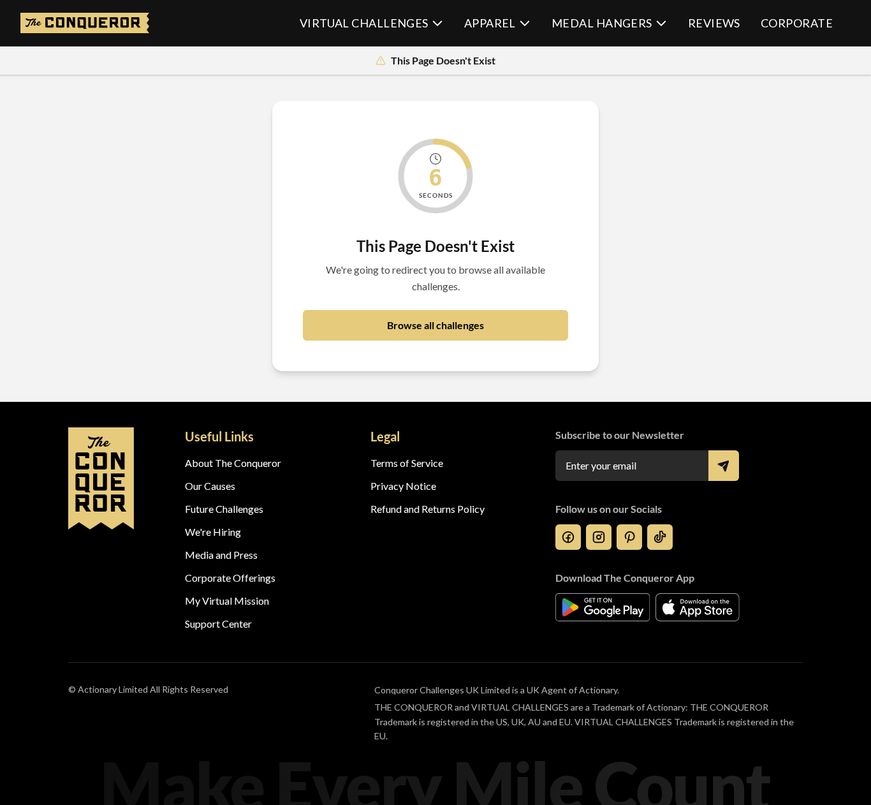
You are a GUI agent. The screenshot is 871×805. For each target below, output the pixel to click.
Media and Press (221, 555)
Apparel (490, 23)
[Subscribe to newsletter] (723, 465)
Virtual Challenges (364, 23)
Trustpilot (392, 623)
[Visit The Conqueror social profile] (568, 537)
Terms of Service (406, 463)
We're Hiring (213, 532)
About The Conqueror (233, 463)
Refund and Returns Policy (427, 509)
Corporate (797, 23)
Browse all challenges (435, 325)
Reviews (714, 23)
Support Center (218, 623)
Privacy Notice (403, 486)
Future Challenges (224, 509)
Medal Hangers (602, 23)
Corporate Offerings (230, 578)
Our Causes (210, 486)
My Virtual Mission (227, 601)
